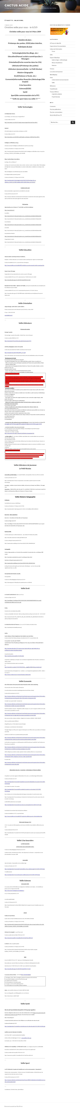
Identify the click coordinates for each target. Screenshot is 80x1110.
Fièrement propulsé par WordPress (13, 1106)
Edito (51, 54)
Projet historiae (56, 96)
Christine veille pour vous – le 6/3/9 (21, 27)
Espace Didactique (55, 57)
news (51, 77)
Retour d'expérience (57, 62)
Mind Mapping (53, 74)
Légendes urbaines (57, 94)
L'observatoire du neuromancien (60, 79)
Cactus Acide (17, 5)
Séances (54, 65)
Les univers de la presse (56, 71)
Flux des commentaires (56, 112)
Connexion (53, 106)
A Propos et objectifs (55, 43)
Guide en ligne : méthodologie (59, 60)
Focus (53, 51)
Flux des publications (55, 109)
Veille (53, 82)
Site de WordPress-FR (56, 115)
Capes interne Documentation (58, 46)
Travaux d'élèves (54, 91)
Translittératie (53, 89)
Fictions (52, 68)
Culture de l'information (56, 49)
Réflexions (53, 86)
